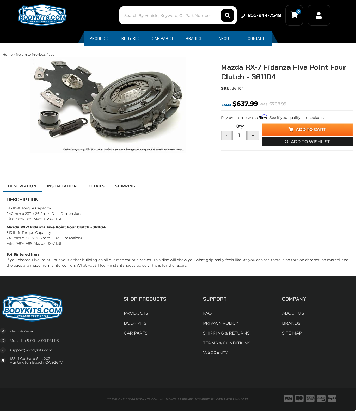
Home (8, 54)
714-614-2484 (21, 331)
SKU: (226, 88)
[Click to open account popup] (319, 15)
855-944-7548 (264, 15)
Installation (62, 186)
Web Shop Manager (232, 399)
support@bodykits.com (31, 350)
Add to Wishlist (310, 141)
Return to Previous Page (35, 54)
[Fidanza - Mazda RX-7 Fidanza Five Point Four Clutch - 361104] (108, 105)
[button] (177, 15)
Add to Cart (311, 129)
